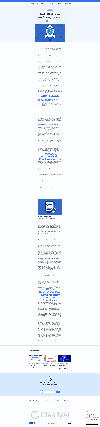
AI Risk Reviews (45, 401)
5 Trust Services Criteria (49, 106)
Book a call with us (47, 339)
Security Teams (38, 401)
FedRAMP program (54, 56)
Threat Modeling (45, 400)
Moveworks (41, 55)
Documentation (31, 401)
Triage (44, 406)
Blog (57, 404)
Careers (58, 401)
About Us (58, 400)
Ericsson (51, 400)
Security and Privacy (66, 400)
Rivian (51, 401)
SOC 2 (53, 51)
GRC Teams (37, 400)
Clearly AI (43, 313)
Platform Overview (31, 400)
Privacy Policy (66, 401)
